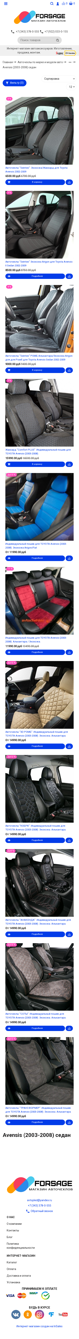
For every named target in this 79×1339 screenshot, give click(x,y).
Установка (13, 1282)
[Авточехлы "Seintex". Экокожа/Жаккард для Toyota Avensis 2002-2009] (39, 130)
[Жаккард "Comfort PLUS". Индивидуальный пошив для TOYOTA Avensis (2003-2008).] (39, 412)
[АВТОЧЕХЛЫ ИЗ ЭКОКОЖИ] (39, 17)
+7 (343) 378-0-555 (39, 1205)
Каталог (12, 1262)
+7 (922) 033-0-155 (56, 31)
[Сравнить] (69, 182)
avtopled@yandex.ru (39, 1200)
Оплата (11, 1269)
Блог (10, 1237)
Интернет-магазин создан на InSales (39, 1326)
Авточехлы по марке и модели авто (40, 62)
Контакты (13, 1230)
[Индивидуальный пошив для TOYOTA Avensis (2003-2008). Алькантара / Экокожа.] (39, 600)
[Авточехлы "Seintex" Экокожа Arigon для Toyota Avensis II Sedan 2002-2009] (39, 224)
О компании (14, 1223)
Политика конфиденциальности (21, 1245)
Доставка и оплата (19, 1275)
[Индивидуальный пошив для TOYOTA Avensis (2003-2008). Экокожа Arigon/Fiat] (39, 506)
